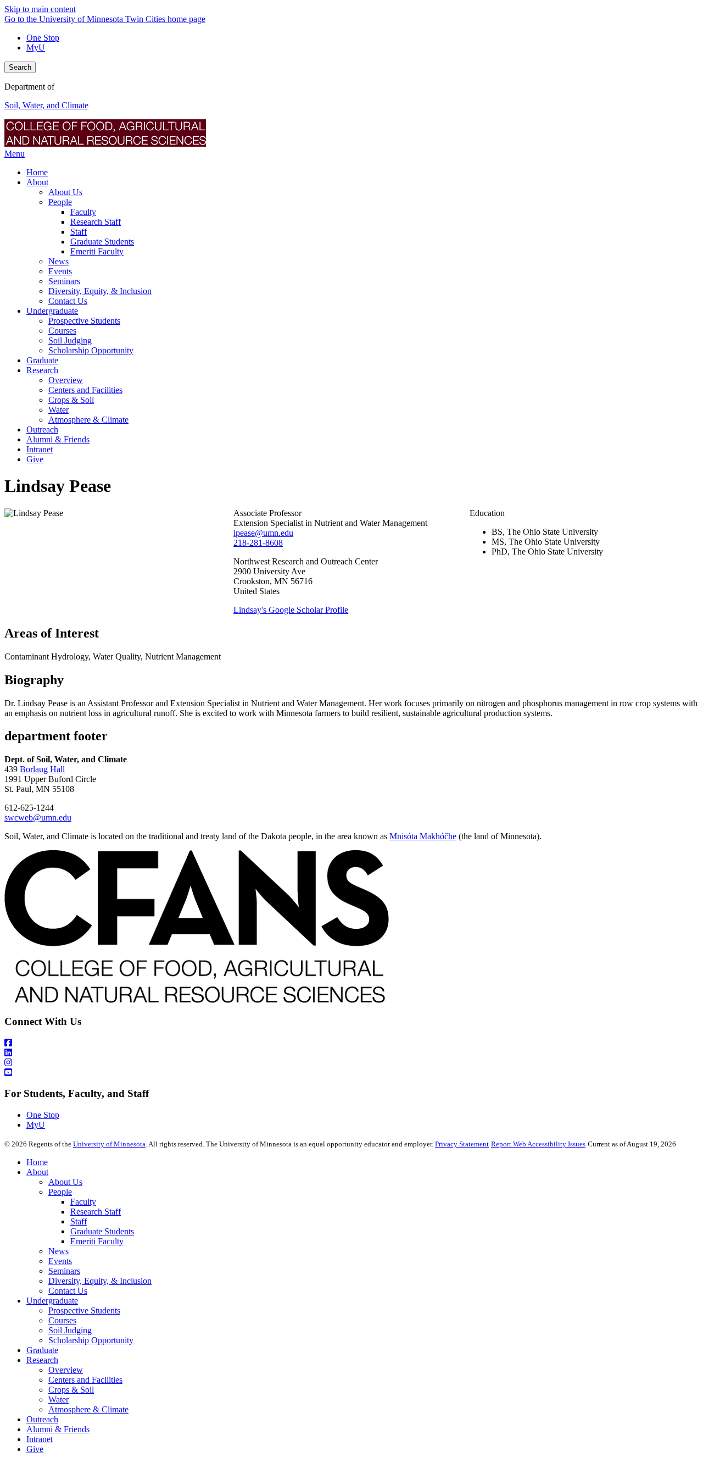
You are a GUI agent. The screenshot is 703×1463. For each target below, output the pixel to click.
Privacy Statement (462, 1144)
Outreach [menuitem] (42, 429)
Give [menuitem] (34, 459)
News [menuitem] (58, 261)
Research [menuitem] (42, 370)
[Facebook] (351, 1043)
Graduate (42, 1350)
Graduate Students (102, 1231)
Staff (78, 1221)
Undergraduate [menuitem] (52, 310)
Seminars (64, 1271)
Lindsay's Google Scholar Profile (290, 609)
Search (20, 67)
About (37, 1172)
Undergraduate (52, 1300)
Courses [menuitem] (62, 330)
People (60, 1191)
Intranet (39, 1439)
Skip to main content (40, 9)
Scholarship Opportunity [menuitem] (90, 350)
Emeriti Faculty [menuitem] (97, 251)
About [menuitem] (37, 182)
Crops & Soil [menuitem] (71, 399)
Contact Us (67, 1290)
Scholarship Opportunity (90, 1340)
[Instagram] (351, 1063)
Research (42, 1360)
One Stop (42, 37)
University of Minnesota (109, 1144)
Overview (65, 1370)
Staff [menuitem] (78, 231)
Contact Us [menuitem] (67, 301)
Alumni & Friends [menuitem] (58, 439)
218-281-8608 (258, 542)
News (58, 1251)
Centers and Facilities (85, 1379)
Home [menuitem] (37, 172)
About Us (65, 1182)
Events (60, 1261)
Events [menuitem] (60, 271)
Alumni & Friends (58, 1429)
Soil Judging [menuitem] (70, 340)
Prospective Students (84, 1310)
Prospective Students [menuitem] (84, 320)
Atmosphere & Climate (88, 1409)
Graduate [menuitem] (42, 360)
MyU (35, 47)
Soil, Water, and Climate (46, 105)
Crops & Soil (71, 1389)
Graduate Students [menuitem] (102, 241)
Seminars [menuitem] (64, 281)
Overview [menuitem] (65, 380)
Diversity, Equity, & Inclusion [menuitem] (100, 291)
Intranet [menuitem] (39, 449)
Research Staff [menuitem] (95, 221)
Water (58, 1399)
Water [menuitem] (58, 409)
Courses (62, 1320)
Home (37, 1162)
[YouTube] (351, 1073)
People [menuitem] (60, 202)
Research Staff (95, 1211)
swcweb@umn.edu (37, 817)
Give (34, 1449)
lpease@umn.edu (263, 532)
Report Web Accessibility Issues (538, 1144)
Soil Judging (70, 1330)
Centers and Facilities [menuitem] (85, 390)
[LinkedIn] (351, 1053)
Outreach (42, 1419)
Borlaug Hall (42, 769)
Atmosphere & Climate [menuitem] (88, 419)
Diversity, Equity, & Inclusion (100, 1280)
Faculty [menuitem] (83, 212)
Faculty (83, 1201)
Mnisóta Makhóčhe (422, 836)
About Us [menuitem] (65, 192)
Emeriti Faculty (97, 1241)
